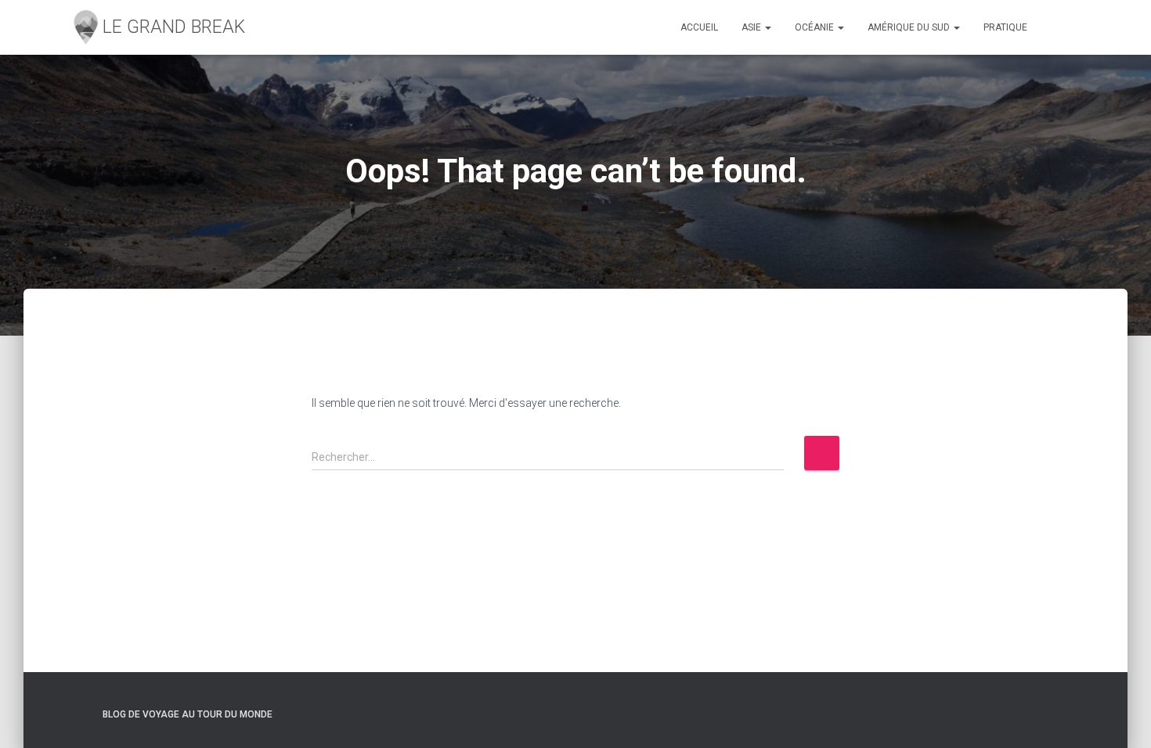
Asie (752, 27)
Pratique (1005, 27)
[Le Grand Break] (158, 27)
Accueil (699, 27)
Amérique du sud (910, 27)
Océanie (815, 27)
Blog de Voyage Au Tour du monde (187, 714)
